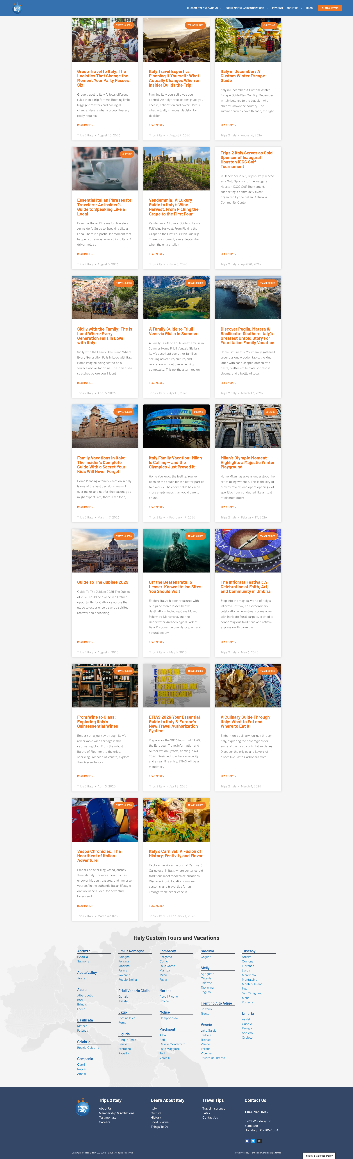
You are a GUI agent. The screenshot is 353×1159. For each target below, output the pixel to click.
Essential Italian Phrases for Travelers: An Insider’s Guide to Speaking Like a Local (104, 206)
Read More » (85, 125)
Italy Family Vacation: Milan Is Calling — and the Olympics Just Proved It (175, 462)
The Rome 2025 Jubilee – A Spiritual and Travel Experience (103, 1120)
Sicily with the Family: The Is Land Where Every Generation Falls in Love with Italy (104, 335)
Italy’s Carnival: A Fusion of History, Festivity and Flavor (176, 853)
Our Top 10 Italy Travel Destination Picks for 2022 (174, 1118)
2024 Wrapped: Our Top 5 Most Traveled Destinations (247, 983)
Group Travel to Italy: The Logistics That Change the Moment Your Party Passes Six (103, 78)
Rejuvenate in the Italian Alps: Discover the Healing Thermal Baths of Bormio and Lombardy (174, 987)
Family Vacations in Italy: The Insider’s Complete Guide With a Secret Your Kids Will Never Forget (101, 464)
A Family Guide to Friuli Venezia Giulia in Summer (173, 331)
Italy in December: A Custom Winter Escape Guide (243, 76)
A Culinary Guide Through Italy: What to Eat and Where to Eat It (245, 721)
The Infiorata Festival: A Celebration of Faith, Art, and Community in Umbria (246, 586)
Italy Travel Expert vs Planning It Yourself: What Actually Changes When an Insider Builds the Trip (175, 78)
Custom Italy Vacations (202, 8)
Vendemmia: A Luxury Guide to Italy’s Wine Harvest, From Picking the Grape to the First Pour (174, 206)
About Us (292, 8)
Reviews (277, 8)
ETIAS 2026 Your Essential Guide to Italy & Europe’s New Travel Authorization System (174, 723)
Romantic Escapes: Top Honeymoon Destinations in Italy (103, 985)
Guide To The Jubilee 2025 (102, 582)
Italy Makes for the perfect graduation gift (246, 1118)
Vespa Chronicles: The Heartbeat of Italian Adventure (99, 855)
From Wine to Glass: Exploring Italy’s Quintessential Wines (97, 721)
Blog (309, 8)
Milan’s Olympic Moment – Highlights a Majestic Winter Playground (248, 462)
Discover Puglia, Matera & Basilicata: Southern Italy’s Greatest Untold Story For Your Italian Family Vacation (247, 335)
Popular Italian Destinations (245, 8)
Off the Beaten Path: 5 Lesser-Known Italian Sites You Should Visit (175, 586)
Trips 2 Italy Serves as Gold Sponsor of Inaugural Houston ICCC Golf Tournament (247, 159)
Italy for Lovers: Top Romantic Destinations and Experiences (247, 855)
